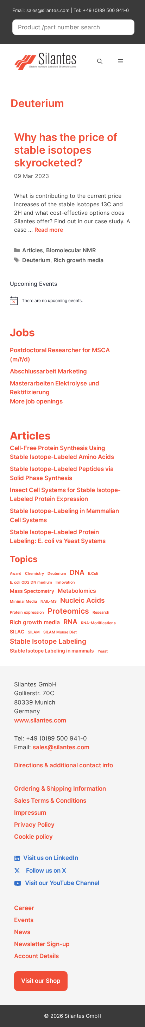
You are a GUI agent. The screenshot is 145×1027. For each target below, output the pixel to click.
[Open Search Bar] (99, 61)
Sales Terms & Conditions (50, 800)
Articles (32, 250)
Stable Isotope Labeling (48, 641)
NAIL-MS (48, 601)
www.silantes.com (40, 720)
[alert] (67, 300)
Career (24, 907)
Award (15, 573)
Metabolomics (77, 590)
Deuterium (36, 260)
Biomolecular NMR (71, 250)
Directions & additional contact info (63, 765)
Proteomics (68, 610)
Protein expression (27, 612)
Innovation (65, 582)
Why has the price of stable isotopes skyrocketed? (65, 150)
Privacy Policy (34, 824)
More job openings (36, 401)
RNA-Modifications (98, 623)
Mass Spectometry (32, 591)
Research (101, 612)
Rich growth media (78, 260)
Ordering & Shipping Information (60, 788)
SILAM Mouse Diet (60, 632)
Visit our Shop (41, 980)
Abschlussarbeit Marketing (48, 371)
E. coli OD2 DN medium (31, 582)
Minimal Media (23, 601)
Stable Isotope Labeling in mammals (52, 651)
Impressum (30, 812)
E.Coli (93, 573)
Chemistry (34, 573)
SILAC (17, 632)
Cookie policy (33, 836)
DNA (77, 572)
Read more (48, 229)
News (22, 931)
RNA (70, 622)
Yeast (102, 651)
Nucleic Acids (82, 600)
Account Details (36, 956)
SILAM (34, 632)
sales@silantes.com (61, 747)
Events (23, 919)
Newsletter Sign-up (42, 944)
